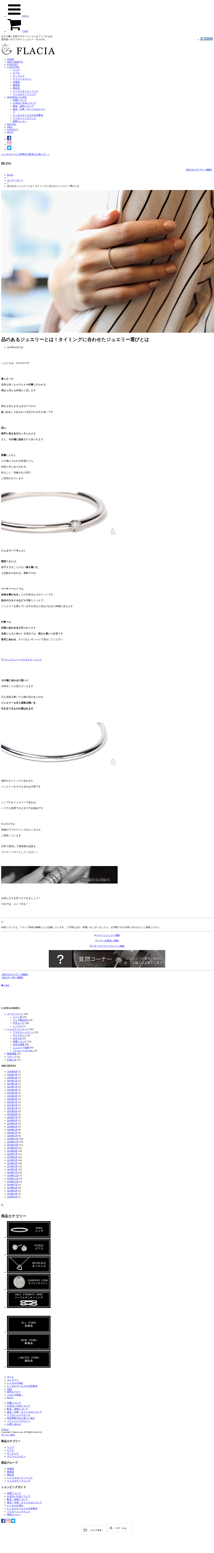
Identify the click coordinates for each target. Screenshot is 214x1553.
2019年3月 (12, 1166)
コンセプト (13, 1380)
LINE (6, 985)
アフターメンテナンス (24, 118)
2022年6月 (12, 1099)
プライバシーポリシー (18, 1421)
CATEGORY (13, 67)
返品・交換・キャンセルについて (24, 1412)
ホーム (10, 1377)
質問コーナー (20, 121)
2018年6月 (12, 1188)
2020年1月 (12, 1136)
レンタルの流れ (15, 1383)
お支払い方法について (24, 103)
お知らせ (11, 1060)
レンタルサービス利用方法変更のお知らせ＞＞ (25, 154)
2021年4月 (12, 1105)
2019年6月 (12, 1157)
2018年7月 (12, 1184)
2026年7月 (12, 1074)
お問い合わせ (14, 1424)
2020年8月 (12, 1114)
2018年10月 (13, 1181)
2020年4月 (12, 1126)
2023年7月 (12, 1087)
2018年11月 (13, 1178)
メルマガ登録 (15, 1395)
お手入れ (17, 1038)
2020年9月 (12, 1111)
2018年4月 (12, 1191)
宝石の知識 (18, 1044)
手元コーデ (18, 1023)
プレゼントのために (23, 1050)
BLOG (10, 132)
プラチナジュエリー (23, 1032)
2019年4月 (12, 1163)
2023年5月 (12, 1093)
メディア (11, 1056)
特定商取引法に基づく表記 (21, 1418)
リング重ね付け (21, 1020)
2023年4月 (12, 1096)
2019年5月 (12, 1160)
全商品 (10, 1468)
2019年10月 (13, 1145)
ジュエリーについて (17, 1029)
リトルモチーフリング (18, 1481)
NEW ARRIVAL (15, 62)
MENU (25, 16)
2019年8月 (12, 1151)
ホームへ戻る (8, 1435)
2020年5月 (12, 1123)
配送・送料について (23, 106)
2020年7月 (12, 1117)
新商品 (10, 1471)
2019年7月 (12, 1154)
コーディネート (15, 180)
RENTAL (11, 124)
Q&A (9, 127)
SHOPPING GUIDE (17, 97)
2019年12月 (13, 1139)
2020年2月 (12, 1132)
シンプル (17, 1026)
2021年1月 (12, 1108)
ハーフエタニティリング (20, 1478)
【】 (199, 169)
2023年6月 (12, 1090)
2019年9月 (12, 1148)
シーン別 (17, 1017)
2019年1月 (12, 1172)
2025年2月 (12, 1080)
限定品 (10, 1475)
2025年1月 (12, 1084)
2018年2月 (12, 1197)
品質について (20, 100)
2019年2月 (12, 1169)
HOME (10, 59)
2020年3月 (12, 1129)
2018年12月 (13, 1175)
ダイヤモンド (20, 1035)
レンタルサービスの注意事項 (28, 115)
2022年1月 (12, 1102)
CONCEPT (12, 64)
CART (25, 31)
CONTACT (12, 129)
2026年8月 (12, 1071)
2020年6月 (12, 1120)
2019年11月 (13, 1142)
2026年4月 (12, 1077)
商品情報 (11, 1053)
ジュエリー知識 (21, 1047)
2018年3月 (12, 1194)
